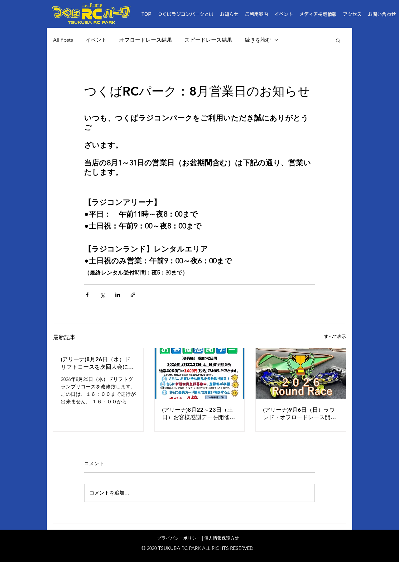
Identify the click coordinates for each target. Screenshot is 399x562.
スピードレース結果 (208, 40)
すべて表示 (335, 336)
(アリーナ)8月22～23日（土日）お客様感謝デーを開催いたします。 (198, 413)
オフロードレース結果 (145, 40)
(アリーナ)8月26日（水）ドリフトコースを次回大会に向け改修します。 (97, 363)
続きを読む (258, 40)
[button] (256, 14)
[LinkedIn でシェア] (118, 295)
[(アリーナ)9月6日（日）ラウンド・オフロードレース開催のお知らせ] (301, 373)
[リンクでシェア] (133, 295)
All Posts (63, 40)
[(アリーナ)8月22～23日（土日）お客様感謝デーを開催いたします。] (200, 373)
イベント (96, 40)
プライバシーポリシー (179, 538)
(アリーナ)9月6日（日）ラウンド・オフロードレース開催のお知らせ (299, 413)
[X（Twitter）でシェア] (102, 295)
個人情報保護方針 (221, 538)
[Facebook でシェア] (87, 295)
